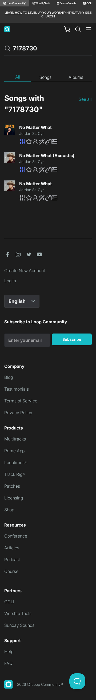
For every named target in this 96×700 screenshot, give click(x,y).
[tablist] (48, 77)
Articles (11, 547)
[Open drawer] (88, 29)
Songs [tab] (45, 77)
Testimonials (16, 389)
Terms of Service (20, 400)
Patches (12, 486)
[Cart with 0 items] (67, 29)
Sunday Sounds (19, 625)
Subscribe (71, 339)
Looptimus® (15, 462)
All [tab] (17, 77)
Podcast (12, 559)
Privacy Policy (18, 412)
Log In (10, 280)
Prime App (14, 450)
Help (8, 651)
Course (11, 571)
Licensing (13, 498)
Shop (9, 509)
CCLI (9, 601)
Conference (15, 536)
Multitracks (15, 439)
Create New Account (24, 270)
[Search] (78, 29)
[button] (55, 141)
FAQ (8, 663)
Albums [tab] (76, 77)
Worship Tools (17, 613)
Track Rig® (14, 474)
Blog (8, 377)
